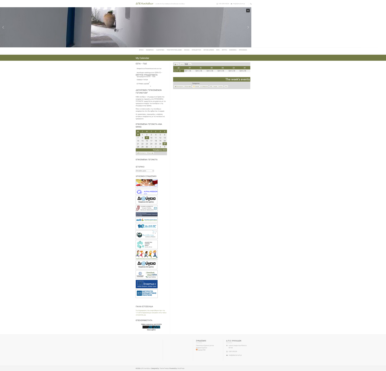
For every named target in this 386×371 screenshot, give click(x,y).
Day (190, 64)
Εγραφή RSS (201, 350)
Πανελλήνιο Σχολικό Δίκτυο (205, 345)
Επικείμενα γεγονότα (147, 159)
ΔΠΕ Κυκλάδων (144, 3)
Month (182, 64)
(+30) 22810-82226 (223, 3)
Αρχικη (141, 50)
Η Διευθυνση (160, 50)
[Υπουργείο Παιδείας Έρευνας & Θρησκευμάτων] (147, 206)
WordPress (180, 368)
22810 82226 (233, 351)
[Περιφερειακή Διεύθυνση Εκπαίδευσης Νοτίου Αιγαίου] (147, 213)
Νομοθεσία (233, 50)
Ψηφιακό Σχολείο (201, 348)
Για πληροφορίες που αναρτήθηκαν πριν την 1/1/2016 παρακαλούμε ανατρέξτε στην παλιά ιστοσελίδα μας (151, 313)
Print (226, 87)
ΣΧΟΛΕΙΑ (186, 50)
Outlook (220, 87)
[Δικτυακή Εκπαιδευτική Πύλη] (147, 225)
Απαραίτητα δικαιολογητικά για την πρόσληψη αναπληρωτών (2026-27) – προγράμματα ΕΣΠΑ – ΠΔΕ (149, 69)
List (177, 64)
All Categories (204, 86)
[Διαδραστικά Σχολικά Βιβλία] (147, 241)
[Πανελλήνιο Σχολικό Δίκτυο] (147, 218)
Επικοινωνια (243, 50)
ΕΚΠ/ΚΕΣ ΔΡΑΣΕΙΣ (209, 50)
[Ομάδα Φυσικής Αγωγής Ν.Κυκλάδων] (147, 251)
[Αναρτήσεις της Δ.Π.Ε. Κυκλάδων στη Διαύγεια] (146, 197)
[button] (3, 27)
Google (215, 87)
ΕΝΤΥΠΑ (224, 50)
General (197, 86)
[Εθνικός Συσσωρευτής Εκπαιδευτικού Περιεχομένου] (147, 231)
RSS (211, 86)
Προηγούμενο (179, 86)
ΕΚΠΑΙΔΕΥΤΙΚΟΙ (196, 50)
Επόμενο (187, 86)
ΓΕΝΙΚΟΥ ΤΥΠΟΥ (142, 80)
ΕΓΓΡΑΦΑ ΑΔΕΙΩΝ (143, 84)
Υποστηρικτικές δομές (174, 50)
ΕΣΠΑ (217, 50)
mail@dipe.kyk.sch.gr (239, 3)
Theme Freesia (164, 368)
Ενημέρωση (150, 50)
